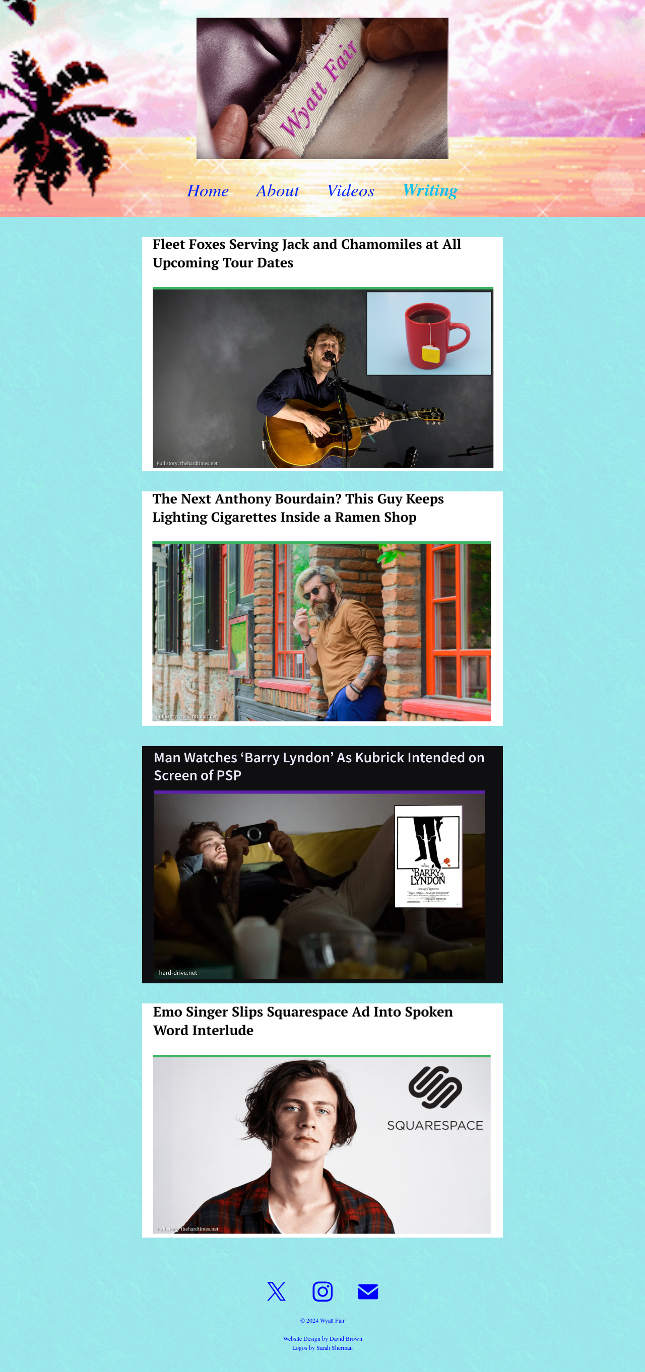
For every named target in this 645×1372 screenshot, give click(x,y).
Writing (430, 189)
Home (208, 189)
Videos (351, 189)
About (277, 189)
